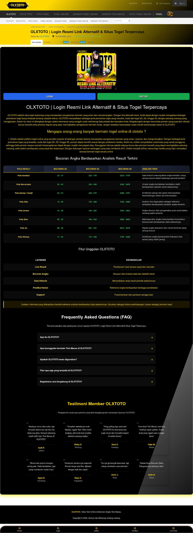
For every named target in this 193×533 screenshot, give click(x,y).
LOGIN (49, 96)
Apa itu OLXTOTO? (96, 337)
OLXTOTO (10, 21)
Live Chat (173, 531)
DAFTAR (143, 96)
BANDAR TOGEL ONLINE (79, 21)
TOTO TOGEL (33, 21)
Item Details (36, 42)
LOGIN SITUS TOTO (38, 27)
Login (58, 531)
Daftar (96, 531)
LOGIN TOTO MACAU (56, 27)
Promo (19, 531)
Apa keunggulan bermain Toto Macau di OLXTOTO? (96, 348)
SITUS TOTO (20, 21)
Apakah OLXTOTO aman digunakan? (96, 359)
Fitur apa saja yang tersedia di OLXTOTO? (96, 370)
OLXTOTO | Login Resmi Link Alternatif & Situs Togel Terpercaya (90, 27)
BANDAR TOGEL (61, 21)
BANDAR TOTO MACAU (99, 21)
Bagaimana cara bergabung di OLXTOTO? (96, 381)
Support (91, 42)
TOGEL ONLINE (46, 21)
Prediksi (135, 531)
